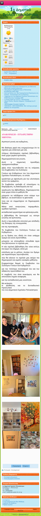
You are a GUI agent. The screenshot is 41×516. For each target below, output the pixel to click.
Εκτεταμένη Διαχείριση (10, 477)
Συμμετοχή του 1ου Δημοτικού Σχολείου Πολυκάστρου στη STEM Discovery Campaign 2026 (21, 97)
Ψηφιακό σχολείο (7, 504)
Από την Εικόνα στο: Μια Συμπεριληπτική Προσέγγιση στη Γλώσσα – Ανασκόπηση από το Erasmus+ (21, 93)
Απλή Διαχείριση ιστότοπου (12, 478)
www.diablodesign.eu (23, 514)
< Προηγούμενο (16, 466)
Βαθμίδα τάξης (8, 80)
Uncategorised (18, 129)
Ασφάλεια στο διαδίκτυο (9, 503)
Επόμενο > (26, 466)
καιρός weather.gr (8, 65)
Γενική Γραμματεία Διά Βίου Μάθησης (13, 501)
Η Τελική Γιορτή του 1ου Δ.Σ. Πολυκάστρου (16, 99)
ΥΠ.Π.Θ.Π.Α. (6, 500)
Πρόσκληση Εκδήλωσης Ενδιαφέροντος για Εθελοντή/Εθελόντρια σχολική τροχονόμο (20, 87)
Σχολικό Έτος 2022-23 (10, 72)
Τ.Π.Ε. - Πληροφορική (10, 73)
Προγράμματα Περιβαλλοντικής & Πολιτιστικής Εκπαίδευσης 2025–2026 (17, 90)
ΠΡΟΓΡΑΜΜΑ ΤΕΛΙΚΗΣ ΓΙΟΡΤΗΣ (14, 104)
